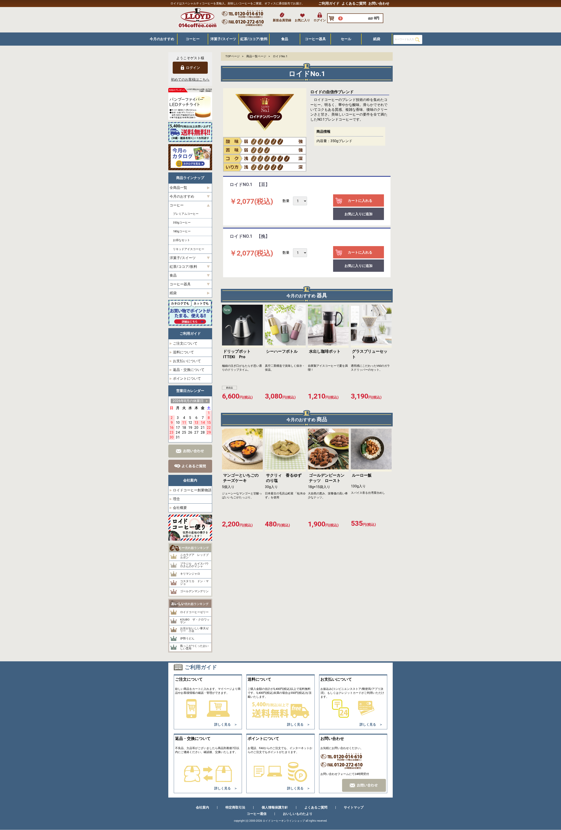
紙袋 (376, 39)
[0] (332, 18)
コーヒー (193, 39)
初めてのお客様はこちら (190, 80)
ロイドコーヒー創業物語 (192, 490)
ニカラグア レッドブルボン (194, 556)
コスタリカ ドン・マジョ (194, 582)
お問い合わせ (378, 3)
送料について (183, 352)
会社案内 (202, 808)
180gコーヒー (182, 231)
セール (346, 39)
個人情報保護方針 (275, 808)
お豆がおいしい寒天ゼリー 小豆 (194, 629)
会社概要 (180, 508)
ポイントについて (187, 378)
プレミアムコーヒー (186, 214)
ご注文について (185, 343)
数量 (285, 201)
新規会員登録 (282, 20)
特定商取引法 (235, 808)
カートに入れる (360, 201)
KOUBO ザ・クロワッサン (194, 621)
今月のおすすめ (162, 39)
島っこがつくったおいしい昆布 (194, 647)
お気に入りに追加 (358, 214)
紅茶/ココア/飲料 (254, 39)
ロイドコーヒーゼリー (194, 612)
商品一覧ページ (256, 56)
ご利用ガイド (328, 3)
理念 (176, 499)
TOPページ (232, 56)
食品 (284, 39)
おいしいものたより (297, 814)
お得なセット (181, 240)
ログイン (320, 20)
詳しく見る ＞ (225, 724)
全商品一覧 (178, 188)
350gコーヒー (182, 222)
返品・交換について (188, 370)
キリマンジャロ (190, 574)
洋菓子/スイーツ (223, 39)
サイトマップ (354, 808)
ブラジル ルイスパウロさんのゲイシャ (194, 565)
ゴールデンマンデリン (194, 591)
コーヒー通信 (256, 814)
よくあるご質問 (354, 3)
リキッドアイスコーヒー (188, 249)
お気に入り (302, 20)
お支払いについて (187, 361)
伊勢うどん (187, 638)
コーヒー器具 (315, 39)
